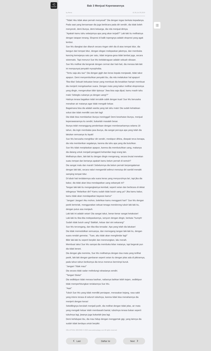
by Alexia (69, 12)
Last (78, 341)
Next (132, 341)
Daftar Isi (105, 341)
